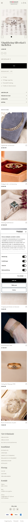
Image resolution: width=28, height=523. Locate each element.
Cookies (22, 521)
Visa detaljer (20, 276)
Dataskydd (15, 521)
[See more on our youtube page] (17, 509)
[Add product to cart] (26, 145)
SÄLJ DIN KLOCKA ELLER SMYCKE (9, 442)
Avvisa (14, 290)
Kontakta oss (4, 450)
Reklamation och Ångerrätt (8, 458)
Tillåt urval (14, 285)
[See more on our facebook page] (14, 509)
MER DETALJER (5, 59)
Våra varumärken (6, 476)
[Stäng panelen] (25, 231)
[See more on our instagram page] (10, 509)
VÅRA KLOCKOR (5, 440)
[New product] (14, 127)
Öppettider (4, 453)
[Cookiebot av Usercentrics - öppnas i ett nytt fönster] (17, 232)
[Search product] (25, 3)
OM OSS (3, 471)
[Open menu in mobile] (5, 3)
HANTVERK (3, 473)
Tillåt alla (14, 280)
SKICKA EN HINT (5, 71)
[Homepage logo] (14, 3)
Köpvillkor (4, 463)
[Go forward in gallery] (26, 37)
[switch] (24, 261)
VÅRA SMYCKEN (5, 437)
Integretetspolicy (8, 521)
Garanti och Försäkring (8, 455)
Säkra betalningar (6, 461)
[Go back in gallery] (2, 37)
